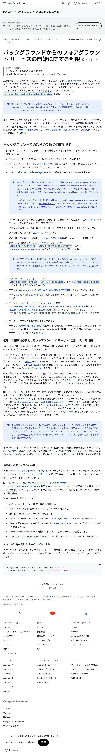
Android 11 (7, 691)
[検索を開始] (63, 3)
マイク (28, 361)
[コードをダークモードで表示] (100, 564)
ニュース (7, 645)
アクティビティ (53, 159)
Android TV (76, 645)
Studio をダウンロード (47, 678)
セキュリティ (9, 636)
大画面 (74, 627)
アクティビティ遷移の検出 (50, 238)
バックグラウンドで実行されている (30, 471)
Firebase (7, 717)
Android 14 (8, 678)
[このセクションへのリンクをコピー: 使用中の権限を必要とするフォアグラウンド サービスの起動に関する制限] (95, 340)
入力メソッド (41, 233)
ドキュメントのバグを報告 (82, 669)
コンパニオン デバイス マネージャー (35, 303)
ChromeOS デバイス (80, 636)
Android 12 (8, 687)
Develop (8, 12)
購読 (43, 742)
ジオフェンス (24, 238)
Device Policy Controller (60, 523)
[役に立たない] (100, 39)
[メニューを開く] (4, 3)
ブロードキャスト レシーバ (46, 242)
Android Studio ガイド (46, 665)
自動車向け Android (79, 640)
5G (38, 649)
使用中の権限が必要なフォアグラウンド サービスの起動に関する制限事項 (55, 130)
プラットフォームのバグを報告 (84, 665)
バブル (85, 220)
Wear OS (75, 631)
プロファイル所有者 (45, 295)
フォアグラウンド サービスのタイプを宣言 (49, 483)
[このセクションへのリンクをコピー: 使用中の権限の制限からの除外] (40, 465)
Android (6, 627)
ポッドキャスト (10, 653)
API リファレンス (44, 673)
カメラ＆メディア (44, 640)
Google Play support (79, 673)
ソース (6, 640)
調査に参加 (76, 678)
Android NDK (43, 682)
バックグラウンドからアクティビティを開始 (39, 164)
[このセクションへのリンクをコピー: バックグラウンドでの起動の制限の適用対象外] (75, 145)
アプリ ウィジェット (19, 508)
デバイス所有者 (25, 295)
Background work (47, 12)
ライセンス (22, 736)
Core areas (24, 12)
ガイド (9, 43)
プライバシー (43, 645)
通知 (92, 220)
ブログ (6, 649)
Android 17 (8, 665)
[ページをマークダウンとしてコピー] (92, 59)
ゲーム (40, 627)
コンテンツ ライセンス (50, 597)
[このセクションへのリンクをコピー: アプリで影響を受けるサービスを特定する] (53, 544)
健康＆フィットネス (45, 636)
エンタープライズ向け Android (16, 631)
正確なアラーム (25, 228)
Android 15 (8, 673)
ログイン (98, 3)
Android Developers (11, 39)
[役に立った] (96, 39)
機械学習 (41, 631)
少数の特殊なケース (75, 81)
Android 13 (8, 682)
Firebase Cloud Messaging (31, 172)
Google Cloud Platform (13, 721)
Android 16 (8, 669)
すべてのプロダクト (11, 726)
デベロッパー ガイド (46, 669)
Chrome (6, 713)
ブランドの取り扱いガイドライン (44, 736)
